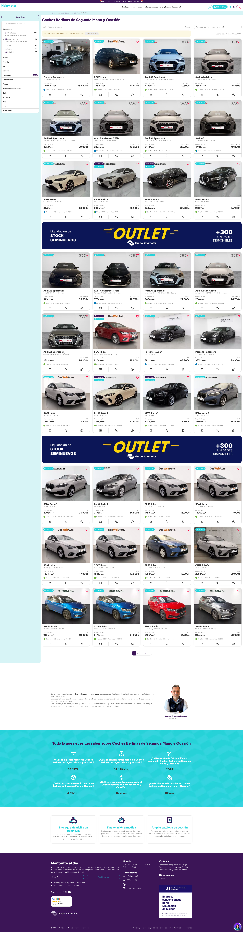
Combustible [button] (8, 80)
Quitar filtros (20, 17)
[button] (142, 235)
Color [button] (5, 93)
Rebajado (22, 52)
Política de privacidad (150, 928)
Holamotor (55, 13)
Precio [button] (5, 106)
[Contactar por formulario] (229, 7)
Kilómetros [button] (7, 111)
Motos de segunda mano (153, 7)
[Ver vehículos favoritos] (239, 7)
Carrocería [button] (7, 75)
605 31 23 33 (132, 880)
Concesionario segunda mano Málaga (173, 865)
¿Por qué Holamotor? (172, 7)
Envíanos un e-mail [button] (134, 888)
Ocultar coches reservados (15, 24)
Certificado (21, 34)
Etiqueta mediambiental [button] (12, 88)
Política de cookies (166, 928)
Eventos (162, 878)
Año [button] (4, 102)
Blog (160, 881)
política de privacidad (76, 883)
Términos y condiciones (183, 928)
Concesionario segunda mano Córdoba (173, 867)
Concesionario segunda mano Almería (173, 870)
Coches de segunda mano (132, 7)
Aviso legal (137, 928)
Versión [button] (6, 66)
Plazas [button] (5, 84)
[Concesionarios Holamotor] (210, 7)
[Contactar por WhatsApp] (234, 7)
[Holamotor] (9, 8)
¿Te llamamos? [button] (132, 876)
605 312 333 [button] (131, 884)
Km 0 (22, 45)
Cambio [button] (6, 71)
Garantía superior (21, 40)
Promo (22, 49)
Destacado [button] (7, 29)
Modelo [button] (6, 62)
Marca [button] (5, 57)
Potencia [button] (6, 97)
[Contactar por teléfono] (66, 94)
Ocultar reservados (92, 33)
